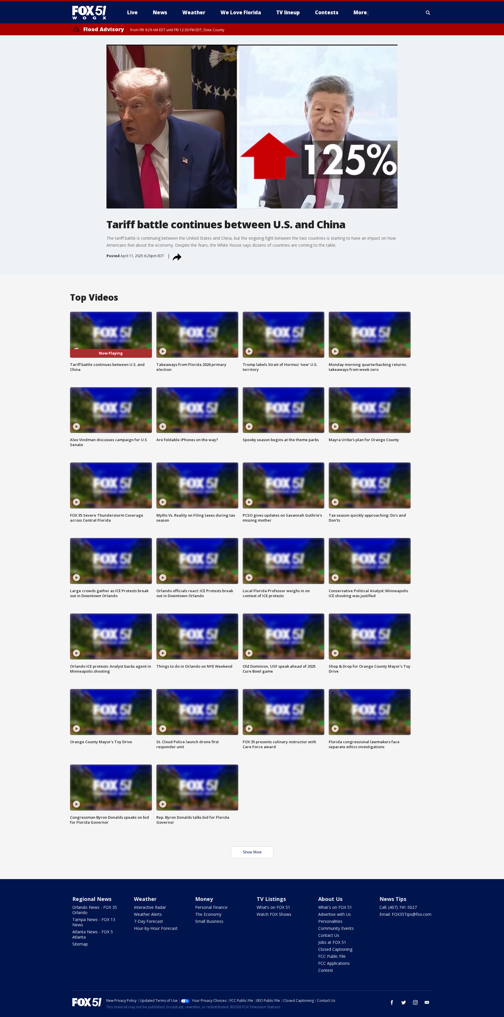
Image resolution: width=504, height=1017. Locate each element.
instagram (415, 1002)
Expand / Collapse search (428, 12)
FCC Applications (334, 963)
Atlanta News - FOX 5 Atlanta (92, 934)
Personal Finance (211, 907)
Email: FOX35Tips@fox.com (405, 914)
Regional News (91, 898)
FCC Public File (332, 956)
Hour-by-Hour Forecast (156, 928)
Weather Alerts (148, 914)
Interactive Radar (150, 907)
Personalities (330, 921)
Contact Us (328, 935)
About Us (330, 898)
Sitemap (80, 944)
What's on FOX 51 (335, 907)
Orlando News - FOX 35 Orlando (94, 909)
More (360, 12)
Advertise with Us (334, 914)
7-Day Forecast (148, 921)
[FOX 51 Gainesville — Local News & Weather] (91, 13)
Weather (145, 898)
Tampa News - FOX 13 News (93, 922)
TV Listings (271, 898)
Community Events (336, 928)
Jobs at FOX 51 (332, 942)
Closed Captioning (335, 949)
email (427, 1002)
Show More (252, 852)
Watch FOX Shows (274, 914)
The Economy (208, 914)
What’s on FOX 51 (273, 907)
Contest (325, 970)
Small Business (209, 921)
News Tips (392, 898)
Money (204, 898)
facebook (392, 1002)
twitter (403, 1002)
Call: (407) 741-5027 (398, 907)
